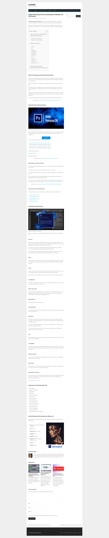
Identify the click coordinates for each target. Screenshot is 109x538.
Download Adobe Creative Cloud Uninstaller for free (49, 158)
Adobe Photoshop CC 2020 (34, 196)
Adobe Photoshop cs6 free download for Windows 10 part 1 (40, 142)
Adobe (34, 18)
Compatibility (33, 58)
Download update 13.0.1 (32, 153)
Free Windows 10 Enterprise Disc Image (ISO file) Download (40, 525)
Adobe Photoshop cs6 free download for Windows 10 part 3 (40, 146)
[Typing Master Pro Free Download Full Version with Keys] (58, 468)
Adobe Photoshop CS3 (34, 201)
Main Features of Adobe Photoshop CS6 (36, 66)
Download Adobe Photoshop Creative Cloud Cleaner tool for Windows (48, 184)
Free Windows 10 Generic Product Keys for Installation (69, 525)
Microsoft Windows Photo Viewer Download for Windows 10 (46, 473)
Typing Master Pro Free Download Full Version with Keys (58, 475)
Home (31, 10)
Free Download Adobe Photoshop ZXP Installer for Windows (48, 100)
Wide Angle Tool (33, 53)
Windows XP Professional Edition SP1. (55, 181)
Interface (32, 46)
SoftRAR (32, 5)
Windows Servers (43, 10)
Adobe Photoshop (36, 380)
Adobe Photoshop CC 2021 (34, 194)
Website (29, 511)
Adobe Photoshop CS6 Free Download (36, 35)
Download (46, 137)
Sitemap (79, 532)
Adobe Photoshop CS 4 (34, 199)
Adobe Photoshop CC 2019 (34, 198)
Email (29, 507)
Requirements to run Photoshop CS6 (36, 38)
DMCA (70, 532)
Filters (32, 47)
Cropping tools (33, 50)
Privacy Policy (65, 532)
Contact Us (75, 532)
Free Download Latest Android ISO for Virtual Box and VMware (33, 475)
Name (29, 503)
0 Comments (43, 18)
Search (67, 14)
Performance (33, 61)
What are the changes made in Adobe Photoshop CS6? (38, 34)
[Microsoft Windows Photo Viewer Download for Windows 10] (46, 467)
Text (32, 57)
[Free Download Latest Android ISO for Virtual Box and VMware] (33, 468)
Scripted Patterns (33, 54)
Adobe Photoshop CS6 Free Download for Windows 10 (38, 67)
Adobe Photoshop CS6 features (35, 43)
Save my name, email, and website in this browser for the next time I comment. (43, 515)
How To (55, 10)
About (61, 532)
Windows (35, 10)
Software (49, 10)
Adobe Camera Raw (34, 51)
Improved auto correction (35, 62)
